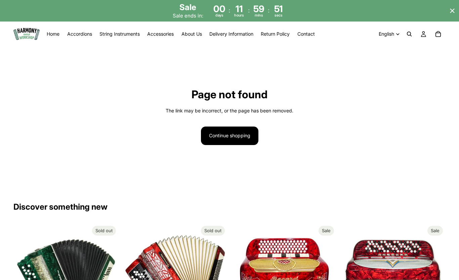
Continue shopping (229, 135)
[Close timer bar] (452, 10)
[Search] (409, 34)
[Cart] (438, 34)
